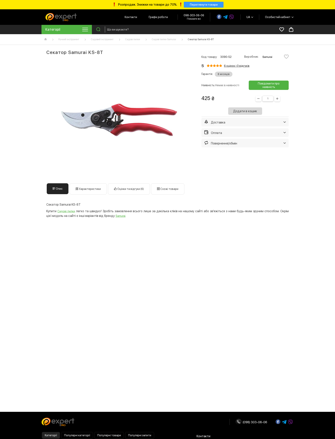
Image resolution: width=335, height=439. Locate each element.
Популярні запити (139, 435)
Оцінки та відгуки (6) (130, 188)
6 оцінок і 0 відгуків (237, 65)
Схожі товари (169, 188)
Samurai (120, 215)
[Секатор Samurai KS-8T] (119, 119)
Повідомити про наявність (269, 85)
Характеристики (89, 188)
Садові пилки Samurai (164, 39)
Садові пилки (132, 39)
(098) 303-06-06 (254, 422)
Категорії (51, 435)
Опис (59, 188)
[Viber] (231, 17)
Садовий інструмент (102, 39)
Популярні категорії (77, 435)
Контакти (131, 17)
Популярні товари (109, 435)
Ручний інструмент (68, 39)
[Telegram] (225, 17)
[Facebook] (219, 16)
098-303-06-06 (194, 15)
